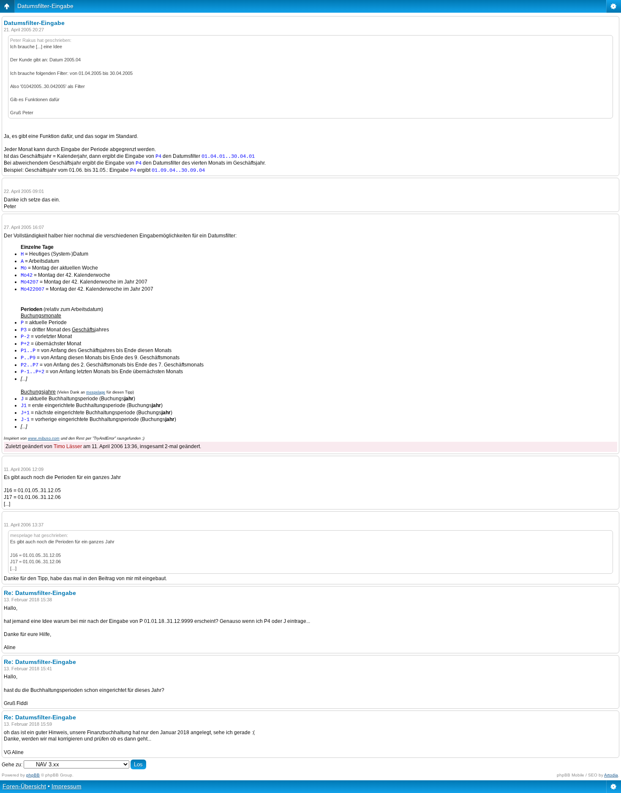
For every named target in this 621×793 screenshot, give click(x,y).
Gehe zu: (12, 765)
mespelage (95, 392)
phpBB (33, 775)
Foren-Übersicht (24, 786)
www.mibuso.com (44, 438)
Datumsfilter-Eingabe (45, 6)
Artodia (611, 775)
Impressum (67, 786)
